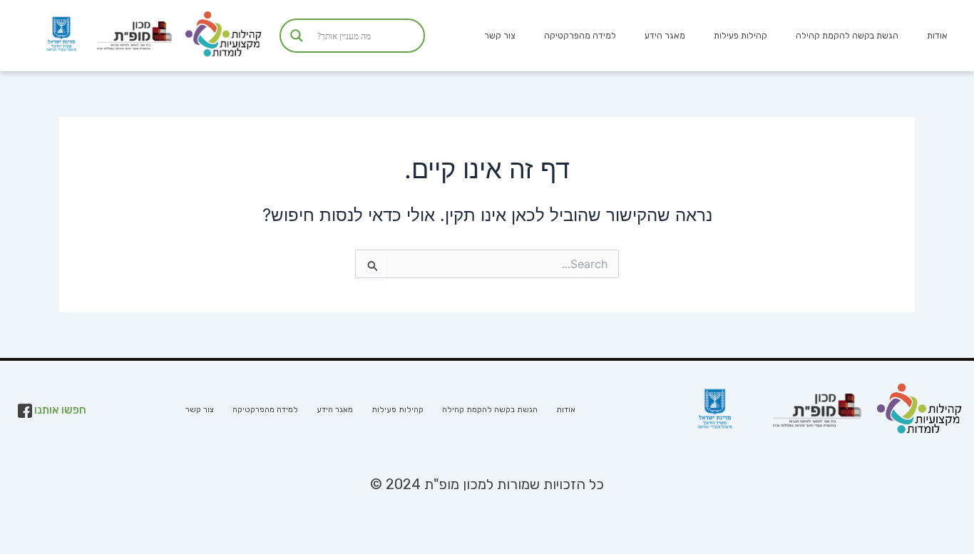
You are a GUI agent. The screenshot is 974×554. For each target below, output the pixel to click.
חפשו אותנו (59, 410)
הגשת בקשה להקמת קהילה (847, 36)
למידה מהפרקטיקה (580, 36)
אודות (937, 36)
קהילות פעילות (740, 36)
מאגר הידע (665, 36)
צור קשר (500, 36)
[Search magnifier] (297, 36)
